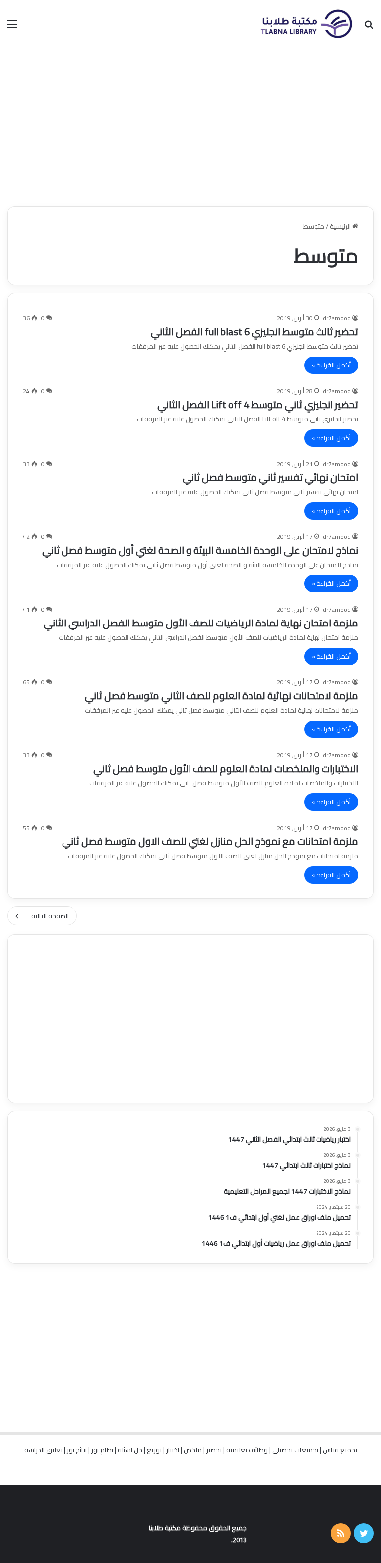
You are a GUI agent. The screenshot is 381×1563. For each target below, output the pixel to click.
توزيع (154, 1450)
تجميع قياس (340, 1450)
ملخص (193, 1450)
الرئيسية (341, 226)
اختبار (172, 1450)
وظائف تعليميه (247, 1450)
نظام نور (102, 1450)
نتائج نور (77, 1450)
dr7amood (337, 318)
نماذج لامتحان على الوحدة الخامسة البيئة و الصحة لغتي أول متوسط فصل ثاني (200, 550)
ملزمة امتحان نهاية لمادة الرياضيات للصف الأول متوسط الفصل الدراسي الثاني (201, 623)
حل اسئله (130, 1450)
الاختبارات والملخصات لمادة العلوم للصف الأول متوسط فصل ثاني (225, 768)
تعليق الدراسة (43, 1450)
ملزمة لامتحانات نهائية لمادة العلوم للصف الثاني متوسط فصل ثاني (221, 695)
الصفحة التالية (50, 916)
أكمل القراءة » (331, 365)
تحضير (214, 1450)
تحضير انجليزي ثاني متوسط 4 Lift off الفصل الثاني (257, 404)
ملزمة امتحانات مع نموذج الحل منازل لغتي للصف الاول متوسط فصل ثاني (210, 841)
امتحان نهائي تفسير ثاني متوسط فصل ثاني (270, 477)
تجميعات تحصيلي (295, 1450)
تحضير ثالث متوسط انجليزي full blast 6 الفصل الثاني (254, 331)
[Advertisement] (190, 126)
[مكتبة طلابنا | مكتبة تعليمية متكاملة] (306, 24)
